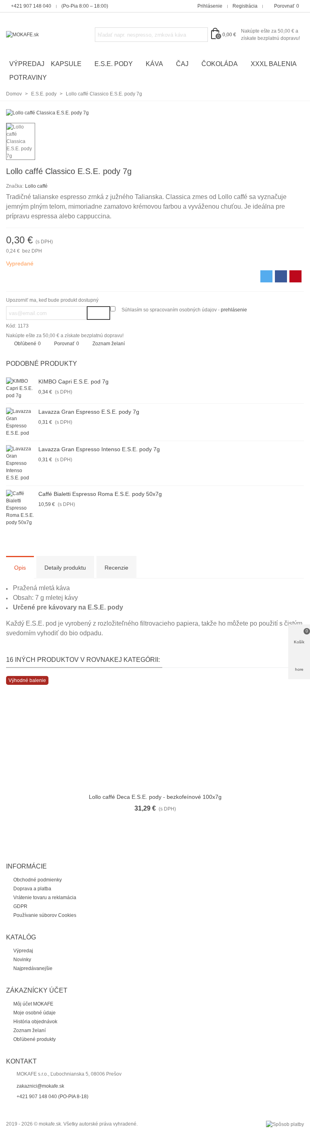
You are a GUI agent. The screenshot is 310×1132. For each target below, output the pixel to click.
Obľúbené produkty (34, 1039)
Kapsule (66, 63)
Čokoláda (219, 63)
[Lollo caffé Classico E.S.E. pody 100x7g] (298, 172)
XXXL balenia (274, 63)
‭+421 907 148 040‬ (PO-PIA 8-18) (52, 1096)
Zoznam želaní (29, 1030)
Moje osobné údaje (34, 1013)
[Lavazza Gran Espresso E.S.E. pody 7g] (20, 422)
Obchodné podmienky (37, 880)
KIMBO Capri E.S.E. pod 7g (73, 381)
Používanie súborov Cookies (44, 915)
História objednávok (35, 1021)
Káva (154, 63)
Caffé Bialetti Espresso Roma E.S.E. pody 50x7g (100, 494)
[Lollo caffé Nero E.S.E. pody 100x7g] (285, 172)
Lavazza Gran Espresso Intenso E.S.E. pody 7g (99, 449)
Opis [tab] (20, 567)
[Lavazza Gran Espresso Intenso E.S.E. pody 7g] (20, 463)
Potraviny (28, 77)
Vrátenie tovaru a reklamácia (44, 897)
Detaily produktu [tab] (65, 567)
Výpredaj (26, 63)
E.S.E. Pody (113, 63)
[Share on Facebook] (281, 276)
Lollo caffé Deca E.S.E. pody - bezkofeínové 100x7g (155, 797)
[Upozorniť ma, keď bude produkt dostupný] (98, 313)
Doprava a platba (32, 889)
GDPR (20, 906)
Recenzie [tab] (116, 567)
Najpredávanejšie (32, 968)
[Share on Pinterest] (295, 276)
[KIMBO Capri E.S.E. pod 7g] (20, 388)
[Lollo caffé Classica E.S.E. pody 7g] (47, 113)
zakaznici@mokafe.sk (40, 1086)
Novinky (22, 959)
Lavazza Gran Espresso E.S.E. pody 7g (88, 411)
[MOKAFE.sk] (50, 35)
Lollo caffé (36, 186)
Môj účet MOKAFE (33, 1004)
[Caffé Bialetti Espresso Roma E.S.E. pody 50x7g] (20, 508)
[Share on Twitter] (266, 276)
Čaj (182, 63)
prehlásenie (234, 310)
